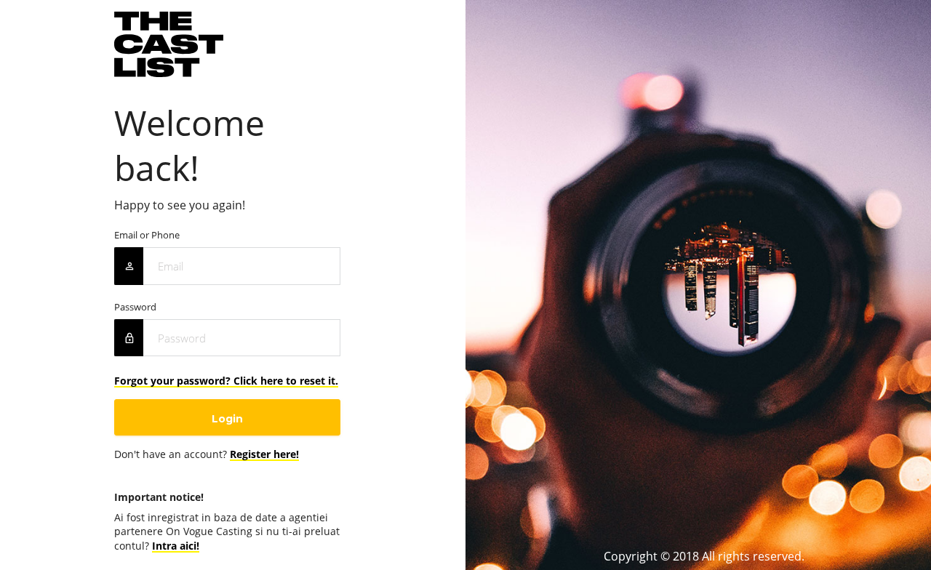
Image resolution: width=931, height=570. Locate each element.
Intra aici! (175, 546)
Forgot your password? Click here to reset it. (226, 381)
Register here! (264, 454)
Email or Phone (147, 235)
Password (135, 307)
